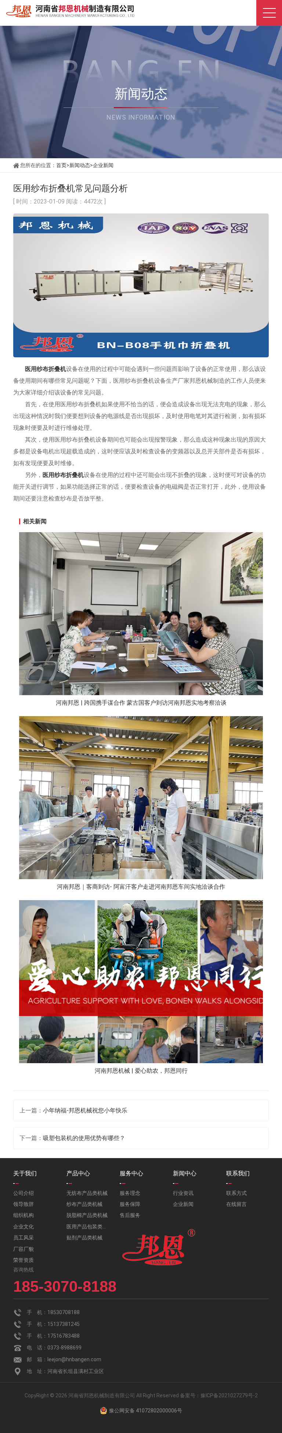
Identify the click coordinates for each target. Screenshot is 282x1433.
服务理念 (130, 1193)
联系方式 (236, 1193)
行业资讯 (183, 1193)
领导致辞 (23, 1204)
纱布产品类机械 (84, 1204)
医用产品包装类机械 (87, 1226)
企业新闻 (103, 165)
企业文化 (23, 1226)
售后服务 (130, 1215)
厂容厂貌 (23, 1249)
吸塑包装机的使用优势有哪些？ (84, 1138)
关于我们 (25, 1173)
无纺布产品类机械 (87, 1193)
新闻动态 (79, 165)
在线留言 (236, 1204)
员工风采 (23, 1238)
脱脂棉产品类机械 (87, 1215)
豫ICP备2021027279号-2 (229, 1395)
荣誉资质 (23, 1260)
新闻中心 (184, 1173)
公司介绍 (23, 1193)
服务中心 (131, 1173)
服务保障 (130, 1204)
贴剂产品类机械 (84, 1238)
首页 (61, 165)
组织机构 (23, 1215)
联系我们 (238, 1173)
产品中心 (78, 1173)
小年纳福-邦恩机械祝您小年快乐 (85, 1110)
